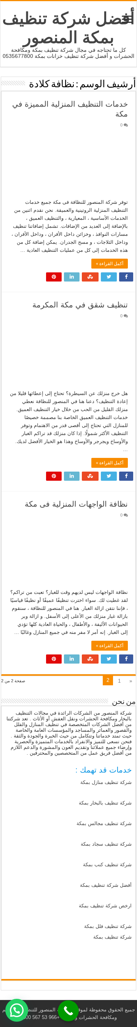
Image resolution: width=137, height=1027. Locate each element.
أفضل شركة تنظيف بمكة (106, 885)
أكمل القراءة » (109, 263)
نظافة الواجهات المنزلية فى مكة (76, 504)
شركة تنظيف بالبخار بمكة (105, 803)
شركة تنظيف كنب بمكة (107, 864)
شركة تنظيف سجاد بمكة (106, 844)
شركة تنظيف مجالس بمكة (104, 823)
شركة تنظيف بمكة (112, 937)
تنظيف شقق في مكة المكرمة (80, 305)
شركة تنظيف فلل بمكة (108, 926)
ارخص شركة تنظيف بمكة (105, 906)
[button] (16, 1010)
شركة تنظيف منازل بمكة (106, 782)
